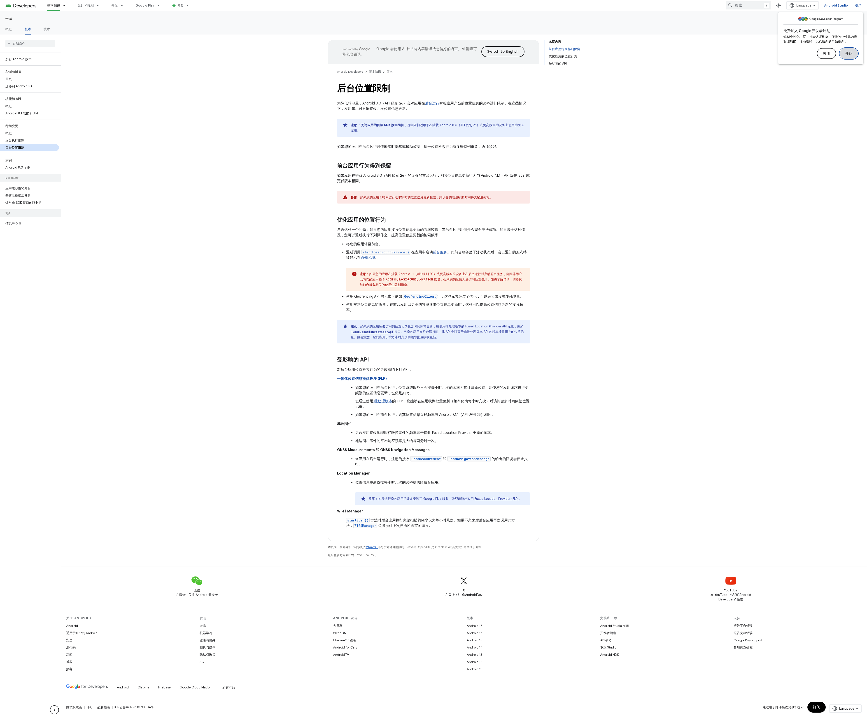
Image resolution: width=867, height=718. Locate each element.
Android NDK (609, 655)
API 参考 (606, 640)
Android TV (341, 655)
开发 (114, 5)
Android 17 (474, 626)
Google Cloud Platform (196, 687)
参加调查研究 (743, 647)
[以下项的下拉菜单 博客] (190, 5)
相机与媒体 (207, 647)
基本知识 (53, 5)
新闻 (69, 655)
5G (202, 662)
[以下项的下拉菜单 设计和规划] (100, 5)
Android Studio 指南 (614, 626)
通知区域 (368, 257)
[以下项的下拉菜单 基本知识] (66, 5)
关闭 (826, 53)
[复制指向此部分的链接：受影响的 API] (373, 360)
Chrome (143, 687)
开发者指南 (608, 633)
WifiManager (365, 525)
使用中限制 (393, 285)
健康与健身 (207, 640)
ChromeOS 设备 (344, 640)
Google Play (144, 5)
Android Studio (836, 5)
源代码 (71, 647)
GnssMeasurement (426, 459)
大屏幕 (338, 626)
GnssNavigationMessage (468, 459)
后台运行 (432, 103)
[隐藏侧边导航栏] (54, 709)
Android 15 (474, 640)
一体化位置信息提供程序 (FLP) (362, 378)
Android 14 (474, 647)
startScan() (357, 520)
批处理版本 (382, 401)
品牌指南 (103, 707)
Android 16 (474, 633)
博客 (180, 5)
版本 (28, 29)
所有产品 (228, 687)
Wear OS (339, 633)
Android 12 (474, 662)
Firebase (164, 687)
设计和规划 (86, 5)
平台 (8, 18)
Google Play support (748, 640)
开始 (849, 53)
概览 (8, 29)
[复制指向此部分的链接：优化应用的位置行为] (390, 220)
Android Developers (350, 72)
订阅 (816, 707)
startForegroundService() (386, 252)
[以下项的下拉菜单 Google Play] (160, 5)
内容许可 (372, 547)
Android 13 (474, 655)
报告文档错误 (743, 633)
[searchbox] (30, 43)
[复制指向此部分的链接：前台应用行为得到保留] (395, 166)
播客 (69, 669)
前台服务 (440, 252)
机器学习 (206, 633)
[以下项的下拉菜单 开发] (124, 5)
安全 (69, 640)
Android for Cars (345, 647)
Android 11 (474, 669)
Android (72, 626)
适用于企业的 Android (82, 633)
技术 (47, 29)
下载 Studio (608, 647)
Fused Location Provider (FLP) (497, 499)
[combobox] (748, 5)
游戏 (203, 626)
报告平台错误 (743, 626)
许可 (89, 707)
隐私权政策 (207, 655)
